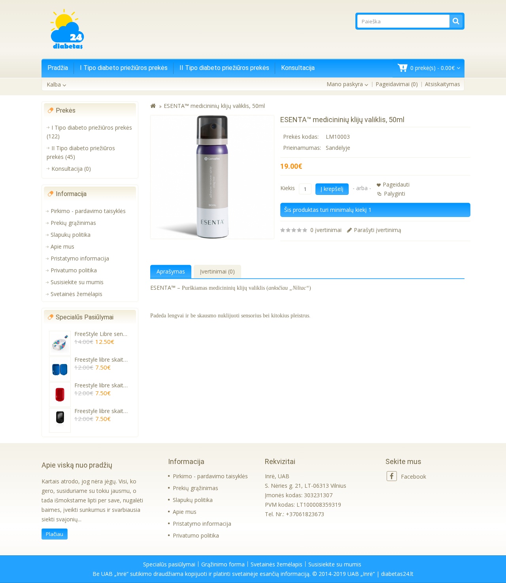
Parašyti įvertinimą (377, 230)
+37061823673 (305, 514)
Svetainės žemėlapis (76, 294)
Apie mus (62, 246)
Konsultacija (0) (71, 168)
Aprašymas (171, 271)
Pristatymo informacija (80, 258)
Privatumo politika (74, 270)
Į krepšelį (332, 188)
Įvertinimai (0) (217, 271)
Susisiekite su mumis (77, 282)
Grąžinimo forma (223, 564)
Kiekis (287, 188)
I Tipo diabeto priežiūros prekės (124, 68)
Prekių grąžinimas (73, 222)
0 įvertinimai (326, 230)
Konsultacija (298, 68)
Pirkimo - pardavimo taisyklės (88, 211)
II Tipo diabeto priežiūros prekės (224, 68)
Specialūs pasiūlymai (169, 564)
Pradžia (57, 68)
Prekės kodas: (301, 136)
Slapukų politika (71, 234)
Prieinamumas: (302, 147)
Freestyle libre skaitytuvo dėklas (114, 359)
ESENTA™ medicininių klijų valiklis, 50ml (214, 105)
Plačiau (54, 534)
